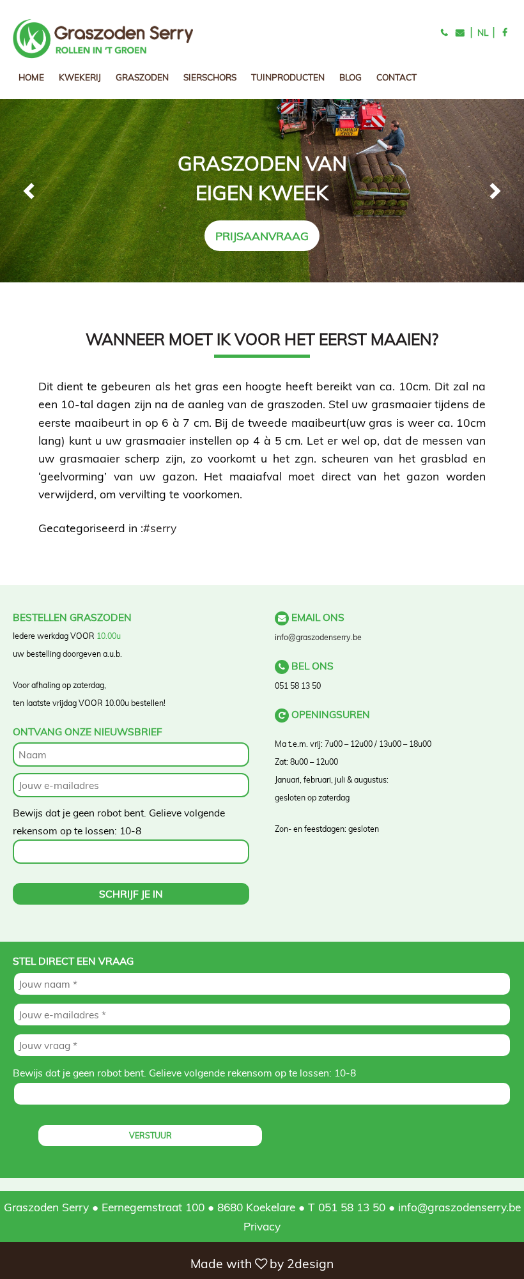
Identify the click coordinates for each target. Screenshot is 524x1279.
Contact (396, 77)
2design (310, 1263)
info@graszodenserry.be (318, 637)
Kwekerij (80, 77)
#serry (159, 528)
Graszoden (142, 77)
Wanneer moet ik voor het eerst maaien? (262, 339)
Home (31, 77)
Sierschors (209, 77)
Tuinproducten (288, 77)
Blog (350, 77)
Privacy (262, 1226)
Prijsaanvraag (262, 236)
